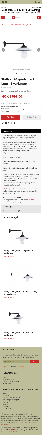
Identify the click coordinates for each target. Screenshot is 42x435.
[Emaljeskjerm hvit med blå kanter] (21, 48)
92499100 (12, 430)
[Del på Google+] (8, 123)
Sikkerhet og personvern (11, 381)
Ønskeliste (32, 117)
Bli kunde (6, 395)
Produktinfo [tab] (7, 131)
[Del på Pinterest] (11, 123)
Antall (24, 107)
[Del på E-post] (14, 123)
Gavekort (6, 404)
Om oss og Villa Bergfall (11, 400)
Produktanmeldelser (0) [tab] (11, 211)
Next (40, 49)
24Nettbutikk (13, 432)
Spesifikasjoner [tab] (8, 207)
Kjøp (12, 117)
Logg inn (6, 406)
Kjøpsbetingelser (8, 379)
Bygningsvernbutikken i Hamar (13, 402)
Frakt (4, 377)
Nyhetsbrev (7, 383)
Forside (4, 25)
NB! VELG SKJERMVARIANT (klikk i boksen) (9, 108)
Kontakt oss (7, 408)
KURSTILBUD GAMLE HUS (12, 397)
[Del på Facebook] (5, 123)
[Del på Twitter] (2, 123)
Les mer (21, 422)
